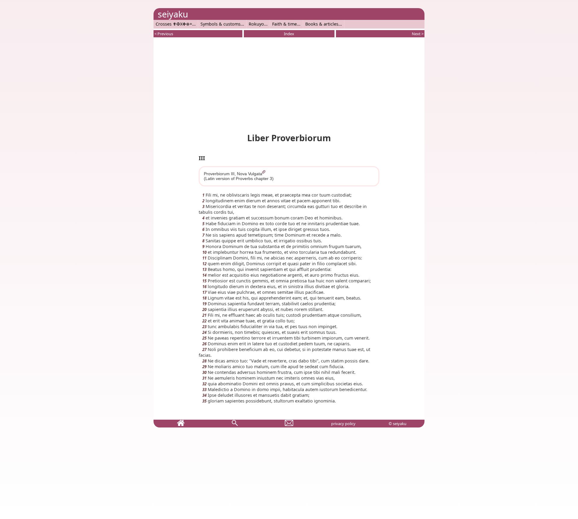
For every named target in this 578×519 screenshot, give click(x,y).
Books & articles (321, 24)
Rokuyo (256, 24)
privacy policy (343, 423)
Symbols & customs (220, 24)
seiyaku (173, 14)
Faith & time (284, 24)
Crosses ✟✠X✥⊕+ (174, 24)
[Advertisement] (289, 84)
